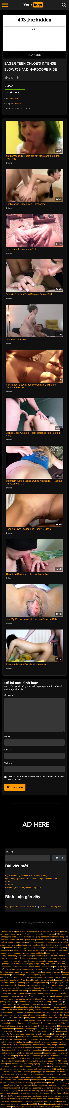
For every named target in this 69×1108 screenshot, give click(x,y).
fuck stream (7, 1050)
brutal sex (5, 977)
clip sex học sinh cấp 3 (13, 1072)
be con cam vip (54, 961)
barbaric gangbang (41, 931)
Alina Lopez (23, 961)
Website (8, 763)
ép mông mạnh (8, 1029)
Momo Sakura (13, 1004)
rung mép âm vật (41, 983)
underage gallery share (11, 1074)
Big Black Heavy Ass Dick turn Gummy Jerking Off (27, 876)
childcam (23, 1104)
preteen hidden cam (45, 1018)
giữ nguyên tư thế (55, 1015)
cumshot (11, 1083)
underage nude (55, 1085)
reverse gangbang (31, 1072)
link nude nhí (29, 937)
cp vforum (37, 945)
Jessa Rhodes (24, 1080)
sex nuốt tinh (24, 1093)
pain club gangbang (34, 1053)
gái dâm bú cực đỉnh (24, 931)
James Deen (56, 1093)
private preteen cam (23, 1096)
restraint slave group (19, 975)
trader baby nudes (15, 956)
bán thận (62, 991)
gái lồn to (32, 1031)
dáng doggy (52, 1088)
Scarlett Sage (30, 1066)
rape (44, 934)
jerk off (38, 1034)
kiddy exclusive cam (60, 1069)
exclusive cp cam (23, 1083)
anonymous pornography (31, 1077)
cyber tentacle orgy (12, 1015)
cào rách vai (58, 1002)
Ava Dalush (39, 1029)
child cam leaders (20, 967)
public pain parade (50, 1077)
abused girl (55, 931)
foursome (4, 1026)
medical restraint (38, 1080)
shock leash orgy (35, 969)
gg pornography (39, 1088)
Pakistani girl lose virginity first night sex (23, 887)
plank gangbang (44, 1069)
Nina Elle (53, 1004)
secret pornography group (18, 953)
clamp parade (26, 1085)
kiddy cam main (50, 1101)
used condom (26, 988)
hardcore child (32, 942)
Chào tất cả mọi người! (50, 906)
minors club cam (16, 940)
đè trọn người (51, 1029)
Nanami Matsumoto (61, 975)
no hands (28, 956)
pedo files (62, 1101)
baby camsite (47, 967)
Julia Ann (51, 934)
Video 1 (8, 882)
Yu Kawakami (24, 1058)
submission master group (18, 1010)
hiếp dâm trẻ (61, 969)
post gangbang (60, 1050)
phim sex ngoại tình (44, 1007)
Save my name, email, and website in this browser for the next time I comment (36, 778)
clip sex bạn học (20, 1050)
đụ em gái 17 (54, 983)
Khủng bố (19, 1012)
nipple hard (11, 969)
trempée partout (15, 999)
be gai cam (53, 956)
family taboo (22, 969)
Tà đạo (17, 1031)
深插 (14, 1002)
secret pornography (37, 975)
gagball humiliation (39, 1083)
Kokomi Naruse (8, 931)
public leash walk (9, 993)
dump (41, 1104)
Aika (45, 1010)
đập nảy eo (57, 1012)
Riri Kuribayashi (58, 985)
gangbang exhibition (18, 1069)
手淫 (58, 934)
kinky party (6, 991)
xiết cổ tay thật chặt (21, 985)
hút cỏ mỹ (48, 1050)
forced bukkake (36, 993)
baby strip (27, 945)
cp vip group (20, 942)
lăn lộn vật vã (49, 969)
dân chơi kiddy (61, 1064)
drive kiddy (29, 1012)
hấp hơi (66, 1093)
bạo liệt (15, 1107)
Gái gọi (56, 1007)
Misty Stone (44, 1039)
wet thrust (44, 958)
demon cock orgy (50, 1026)
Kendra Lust (50, 953)
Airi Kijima (10, 1034)
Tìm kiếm (9, 852)
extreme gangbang (30, 977)
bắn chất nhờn (34, 967)
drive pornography (14, 1064)
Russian (17, 104)
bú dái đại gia (63, 1088)
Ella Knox (20, 1053)
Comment (9, 695)
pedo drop (30, 1034)
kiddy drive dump (57, 937)
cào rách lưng (14, 1047)
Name (7, 736)
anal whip (25, 1047)
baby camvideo (36, 1010)
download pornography (51, 972)
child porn (57, 1096)
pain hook (59, 980)
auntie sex (37, 1096)
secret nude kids (49, 1058)
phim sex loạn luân (14, 937)
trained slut (21, 1002)
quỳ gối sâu (12, 1058)
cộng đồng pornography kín (21, 983)
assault (51, 1061)
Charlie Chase (41, 999)
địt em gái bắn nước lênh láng (27, 1091)
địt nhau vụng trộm (18, 950)
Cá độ (55, 1020)
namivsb (14, 99)
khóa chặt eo (63, 1026)
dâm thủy (46, 985)
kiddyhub (15, 988)
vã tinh (38, 934)
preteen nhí (26, 1088)
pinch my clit (15, 1088)
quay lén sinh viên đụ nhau (23, 934)
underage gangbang (47, 942)
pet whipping (46, 1091)
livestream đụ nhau (58, 964)
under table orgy (49, 1047)
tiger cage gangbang (32, 1064)
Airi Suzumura (55, 948)
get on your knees (43, 996)
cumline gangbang (8, 1053)
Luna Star (52, 1031)
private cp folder (58, 1023)
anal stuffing (17, 945)
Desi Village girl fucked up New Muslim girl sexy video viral (32, 879)
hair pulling (43, 977)
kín (9, 945)
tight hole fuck (6, 985)
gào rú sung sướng (11, 1085)
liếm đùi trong (38, 988)
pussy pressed (57, 1039)
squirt (49, 975)
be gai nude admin (47, 1072)
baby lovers (14, 980)
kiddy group (62, 1047)
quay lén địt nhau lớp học (19, 1042)
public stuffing (41, 1015)
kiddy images (33, 1039)
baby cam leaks (22, 1099)
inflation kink (27, 1074)
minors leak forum (21, 964)
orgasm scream (17, 1101)
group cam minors (28, 972)
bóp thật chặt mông (50, 945)
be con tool (32, 1069)
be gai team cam (16, 996)
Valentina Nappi (10, 1080)
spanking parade (61, 988)
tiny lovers (11, 1099)
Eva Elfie (35, 980)
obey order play (17, 1066)
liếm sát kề (42, 1031)
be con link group (40, 956)
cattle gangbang (24, 1045)
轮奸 (61, 1020)
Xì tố (64, 948)
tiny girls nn (64, 1037)
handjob (62, 956)
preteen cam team (19, 991)
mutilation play (42, 1107)
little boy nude (23, 993)
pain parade (36, 1058)
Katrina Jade (16, 977)
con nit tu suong (34, 991)
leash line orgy (47, 1064)
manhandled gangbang (24, 1029)
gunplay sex (6, 967)
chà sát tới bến (7, 942)
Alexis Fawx (11, 1037)
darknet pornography (37, 961)
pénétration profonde (56, 1099)
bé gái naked (28, 999)
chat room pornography (51, 1042)
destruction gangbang (34, 1101)
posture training (39, 1045)
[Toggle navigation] (5, 5)
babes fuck (61, 1058)
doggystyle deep (56, 977)
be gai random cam (27, 1107)
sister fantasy (35, 1047)
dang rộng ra (18, 1023)
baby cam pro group (39, 948)
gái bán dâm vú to (52, 993)
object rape (34, 964)
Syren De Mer (8, 1096)
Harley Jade (44, 1093)
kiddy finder (47, 1096)
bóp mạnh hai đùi (22, 1056)
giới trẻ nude (30, 940)
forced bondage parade (9, 972)
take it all (27, 1037)
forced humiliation (56, 1010)
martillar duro (32, 958)
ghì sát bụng (57, 996)
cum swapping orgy (43, 1012)
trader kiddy (7, 1061)
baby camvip (38, 1037)
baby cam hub (57, 1034)
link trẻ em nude (47, 980)
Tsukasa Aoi (46, 1023)
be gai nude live (55, 1107)
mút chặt (34, 1093)
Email (7, 750)
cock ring (5, 1066)
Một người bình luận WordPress (19, 906)
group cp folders (42, 937)
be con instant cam (38, 1099)
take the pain (50, 1104)
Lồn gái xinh (53, 1083)
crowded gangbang (54, 1080)
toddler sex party (16, 1026)
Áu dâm (24, 1031)
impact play (5, 950)
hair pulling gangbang (38, 1061)
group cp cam (57, 1091)
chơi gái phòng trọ (32, 1023)
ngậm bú (26, 948)
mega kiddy (52, 999)
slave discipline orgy (44, 940)
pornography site (51, 1037)
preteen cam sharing (9, 1104)
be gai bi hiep (43, 1004)
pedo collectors (20, 1039)
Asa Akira (58, 1018)
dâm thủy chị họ (7, 1091)
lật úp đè (49, 988)
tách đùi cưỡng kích (13, 948)
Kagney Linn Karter (9, 958)
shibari (30, 1002)
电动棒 (58, 1061)
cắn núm (22, 958)
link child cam (6, 1039)
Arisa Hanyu (26, 980)
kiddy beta (37, 1074)
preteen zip (62, 1029)
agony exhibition (37, 953)
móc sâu (46, 1034)
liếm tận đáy (29, 996)
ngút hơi (62, 1004)
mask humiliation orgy (32, 1020)
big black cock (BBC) (57, 958)
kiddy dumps (52, 1045)
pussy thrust (36, 985)
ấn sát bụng (64, 1083)
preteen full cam (27, 1015)
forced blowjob (49, 1074)
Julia (9, 1018)
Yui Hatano (61, 1072)
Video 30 (9, 885)
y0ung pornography (29, 1004)
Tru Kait (64, 983)
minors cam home (35, 1050)
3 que (14, 1045)
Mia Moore (55, 1056)
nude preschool (10, 961)
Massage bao (8, 1007)
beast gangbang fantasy (25, 1007)
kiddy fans (45, 964)
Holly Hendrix (7, 1031)
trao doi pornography (54, 950)
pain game (47, 1020)
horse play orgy (49, 1053)
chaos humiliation (40, 1085)
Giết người (20, 1034)
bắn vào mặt (35, 1042)
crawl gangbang (15, 1020)
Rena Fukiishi (18, 1018)
